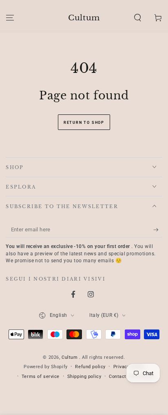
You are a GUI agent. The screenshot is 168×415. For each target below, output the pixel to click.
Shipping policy (84, 376)
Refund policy (90, 366)
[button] (138, 17)
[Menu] (10, 17)
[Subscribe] (157, 229)
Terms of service (41, 376)
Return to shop (84, 123)
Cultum (70, 357)
